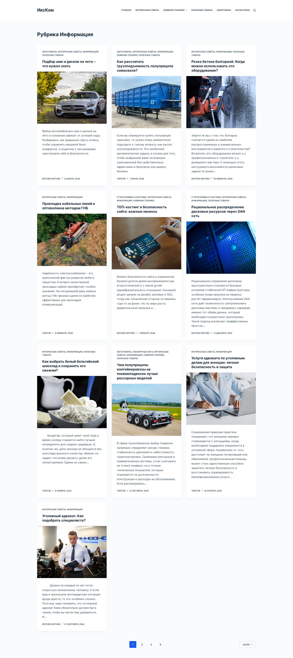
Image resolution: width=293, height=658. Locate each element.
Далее (246, 644)
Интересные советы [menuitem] (147, 10)
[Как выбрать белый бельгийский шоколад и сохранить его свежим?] (72, 402)
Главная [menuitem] (126, 10)
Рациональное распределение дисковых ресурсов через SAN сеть (218, 211)
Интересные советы (70, 51)
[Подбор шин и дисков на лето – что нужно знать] (72, 98)
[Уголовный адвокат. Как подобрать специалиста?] (72, 552)
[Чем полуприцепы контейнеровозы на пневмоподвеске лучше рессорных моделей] (146, 410)
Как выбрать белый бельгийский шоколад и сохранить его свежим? (70, 365)
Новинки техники (127, 55)
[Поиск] (254, 10)
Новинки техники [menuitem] (173, 10)
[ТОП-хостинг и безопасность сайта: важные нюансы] (146, 243)
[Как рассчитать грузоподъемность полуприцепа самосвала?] (146, 102)
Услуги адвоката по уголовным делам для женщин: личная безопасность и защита (218, 362)
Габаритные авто (143, 351)
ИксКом (45, 10)
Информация (90, 51)
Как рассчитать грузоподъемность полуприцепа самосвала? (145, 66)
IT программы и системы (131, 197)
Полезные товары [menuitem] (201, 10)
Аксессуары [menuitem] (242, 10)
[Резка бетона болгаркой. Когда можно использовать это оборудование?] (221, 102)
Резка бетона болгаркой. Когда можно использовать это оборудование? (218, 66)
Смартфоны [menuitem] (224, 10)
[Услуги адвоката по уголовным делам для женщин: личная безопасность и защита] (221, 399)
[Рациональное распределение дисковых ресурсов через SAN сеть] (221, 247)
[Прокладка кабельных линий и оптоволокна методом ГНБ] (72, 240)
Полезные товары (52, 55)
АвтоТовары (49, 51)
